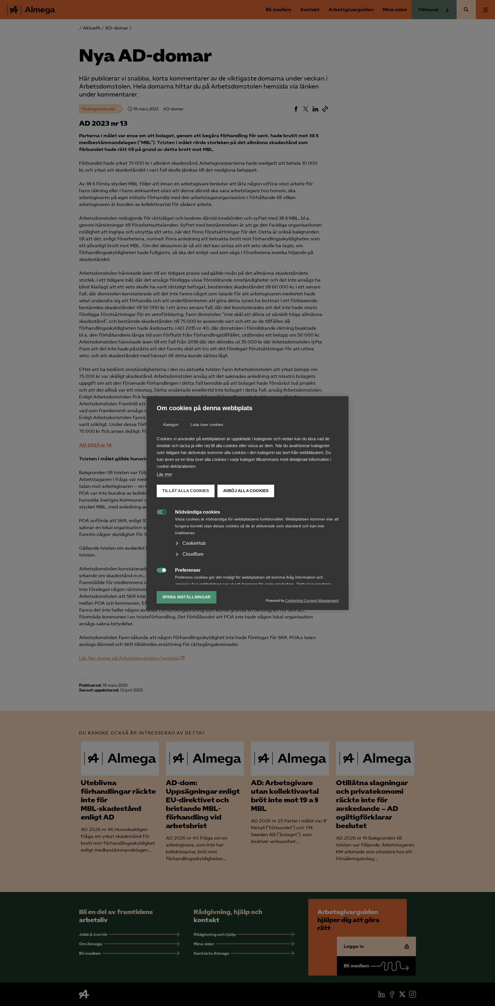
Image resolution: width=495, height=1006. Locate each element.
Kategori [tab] (170, 424)
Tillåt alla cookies (185, 491)
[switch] (158, 511)
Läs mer (164, 474)
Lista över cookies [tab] (206, 424)
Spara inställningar (186, 597)
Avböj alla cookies (245, 491)
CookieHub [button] (194, 543)
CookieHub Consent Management (312, 601)
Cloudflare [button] (193, 554)
